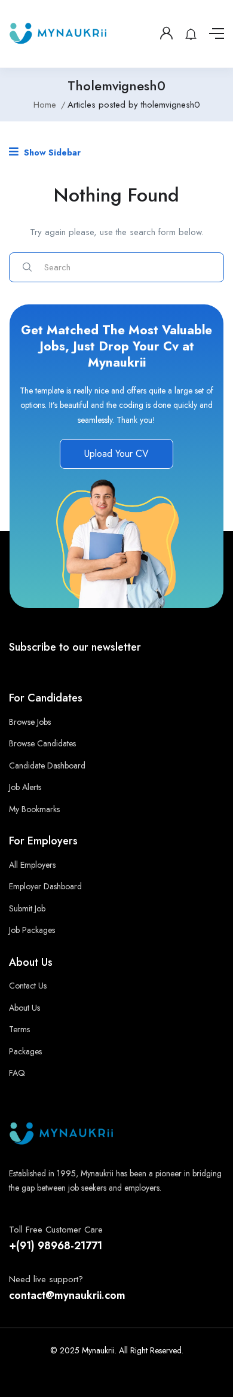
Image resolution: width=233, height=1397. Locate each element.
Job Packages (32, 930)
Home (44, 104)
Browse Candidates (42, 743)
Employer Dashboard (45, 886)
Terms (19, 1029)
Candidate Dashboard (47, 765)
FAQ (17, 1073)
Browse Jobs (30, 722)
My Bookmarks (34, 809)
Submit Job (27, 908)
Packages (25, 1051)
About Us (24, 1008)
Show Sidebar (51, 152)
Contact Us (28, 986)
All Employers (32, 865)
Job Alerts (25, 787)
